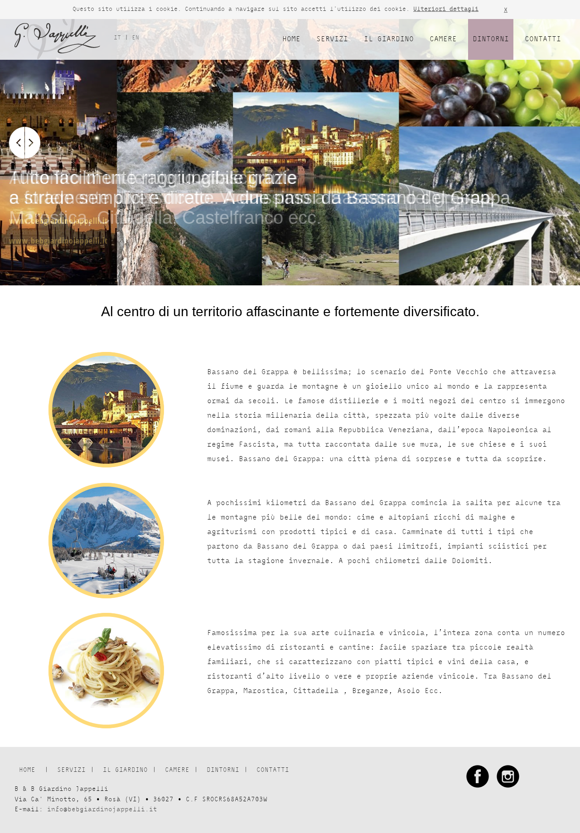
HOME (291, 39)
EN (135, 38)
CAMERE (443, 39)
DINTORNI (491, 39)
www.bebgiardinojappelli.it (58, 240)
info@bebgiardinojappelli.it (102, 809)
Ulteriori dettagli (445, 9)
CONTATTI (543, 39)
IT (119, 38)
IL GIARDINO (389, 39)
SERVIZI (332, 39)
